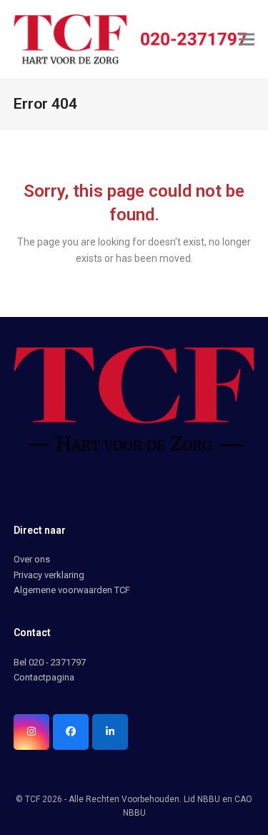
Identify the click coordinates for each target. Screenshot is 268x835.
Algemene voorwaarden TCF (72, 590)
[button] (246, 39)
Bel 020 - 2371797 (50, 662)
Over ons (32, 559)
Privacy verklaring (49, 575)
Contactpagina (44, 677)
